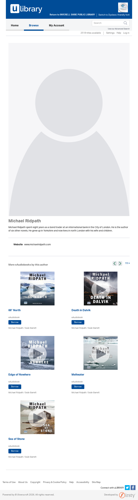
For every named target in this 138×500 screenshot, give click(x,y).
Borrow (15, 322)
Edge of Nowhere (19, 375)
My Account (56, 26)
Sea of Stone (16, 439)
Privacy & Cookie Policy (54, 482)
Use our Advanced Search (119, 29)
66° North (14, 310)
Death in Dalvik (81, 310)
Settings (110, 33)
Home (17, 26)
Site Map (96, 482)
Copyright (35, 482)
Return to (72, 15)
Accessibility (82, 482)
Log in (126, 33)
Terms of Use (9, 482)
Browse (34, 26)
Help (119, 33)
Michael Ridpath (15, 328)
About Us (23, 482)
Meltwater (78, 375)
